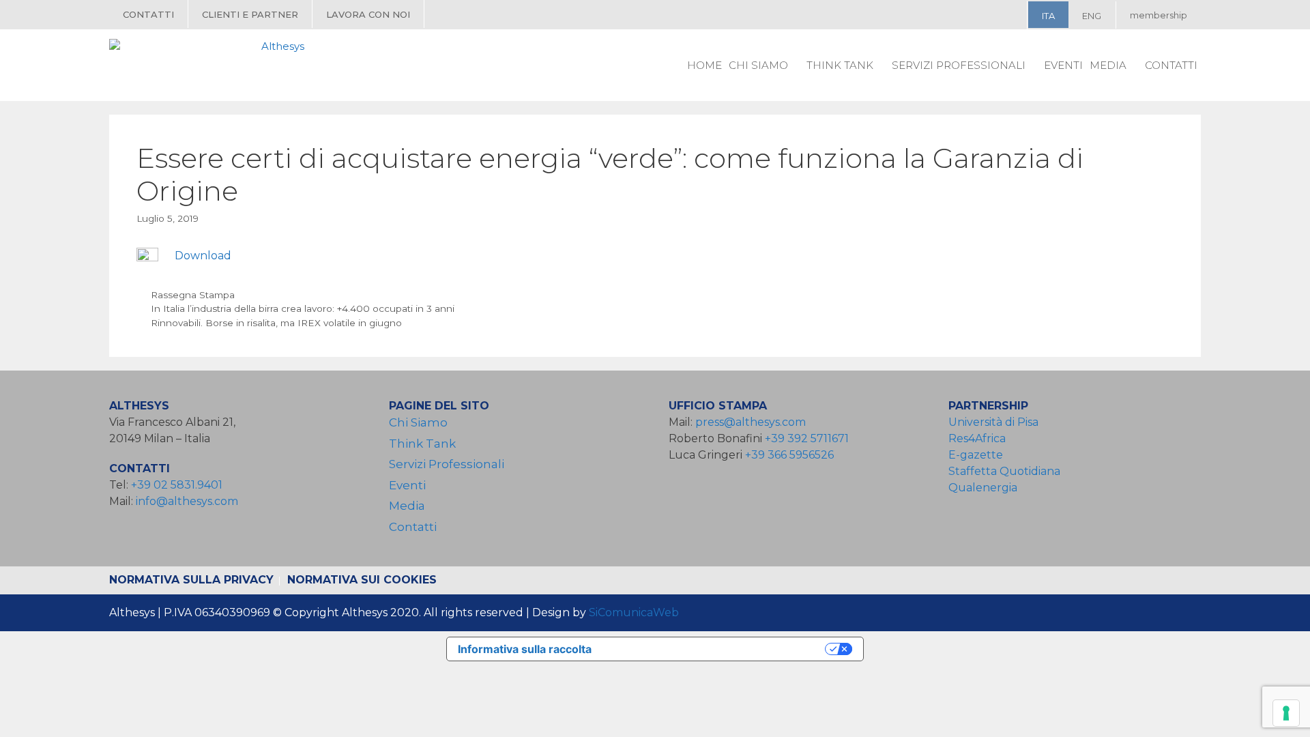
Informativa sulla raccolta (525, 649)
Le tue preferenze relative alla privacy (715, 649)
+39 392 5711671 (807, 438)
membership (1158, 15)
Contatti (148, 14)
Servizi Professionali (958, 65)
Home (704, 65)
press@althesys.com (750, 422)
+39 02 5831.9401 (176, 484)
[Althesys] (210, 65)
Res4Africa (979, 438)
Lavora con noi (368, 14)
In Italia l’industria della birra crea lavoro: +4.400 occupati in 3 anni (302, 308)
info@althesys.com (187, 501)
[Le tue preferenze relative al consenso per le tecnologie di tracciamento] (1286, 713)
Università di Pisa (993, 422)
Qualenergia (982, 487)
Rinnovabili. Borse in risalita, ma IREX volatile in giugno (276, 322)
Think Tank (839, 65)
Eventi (1063, 65)
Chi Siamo (758, 65)
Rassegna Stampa (193, 294)
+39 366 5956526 (789, 454)
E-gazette (975, 454)
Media (1108, 65)
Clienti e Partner (250, 14)
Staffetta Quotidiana (1004, 471)
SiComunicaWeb (634, 612)
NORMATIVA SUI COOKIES (362, 579)
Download (203, 255)
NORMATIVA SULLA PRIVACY (191, 579)
